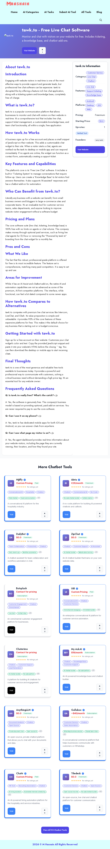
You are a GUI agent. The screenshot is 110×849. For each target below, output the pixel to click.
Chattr (19, 773)
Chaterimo (22, 649)
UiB (73, 588)
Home (14, 12)
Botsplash (21, 588)
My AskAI (76, 649)
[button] (101, 20)
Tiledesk (76, 773)
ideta (74, 479)
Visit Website (29, 50)
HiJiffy (19, 479)
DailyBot (20, 534)
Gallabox (76, 710)
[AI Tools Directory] (17, 4)
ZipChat (75, 534)
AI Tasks (49, 12)
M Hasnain (48, 844)
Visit (11, 514)
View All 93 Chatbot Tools (55, 830)
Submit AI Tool (67, 12)
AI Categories (31, 12)
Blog (99, 12)
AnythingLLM (23, 710)
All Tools (86, 12)
